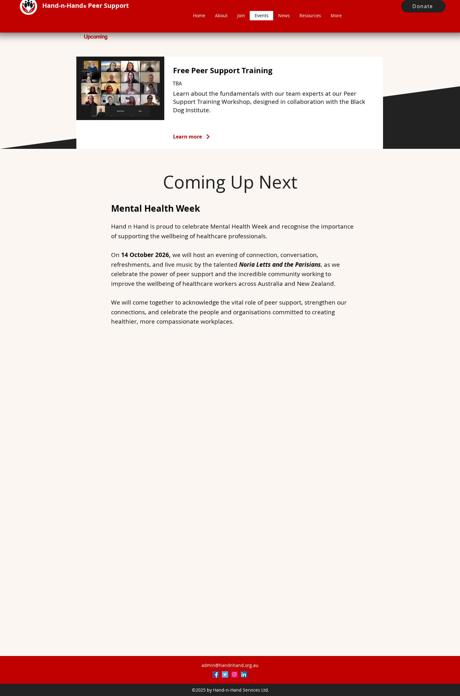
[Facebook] (215, 674)
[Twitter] (225, 674)
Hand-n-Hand (62, 5)
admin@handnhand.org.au (230, 665)
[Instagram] (234, 674)
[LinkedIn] (244, 674)
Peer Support (108, 5)
